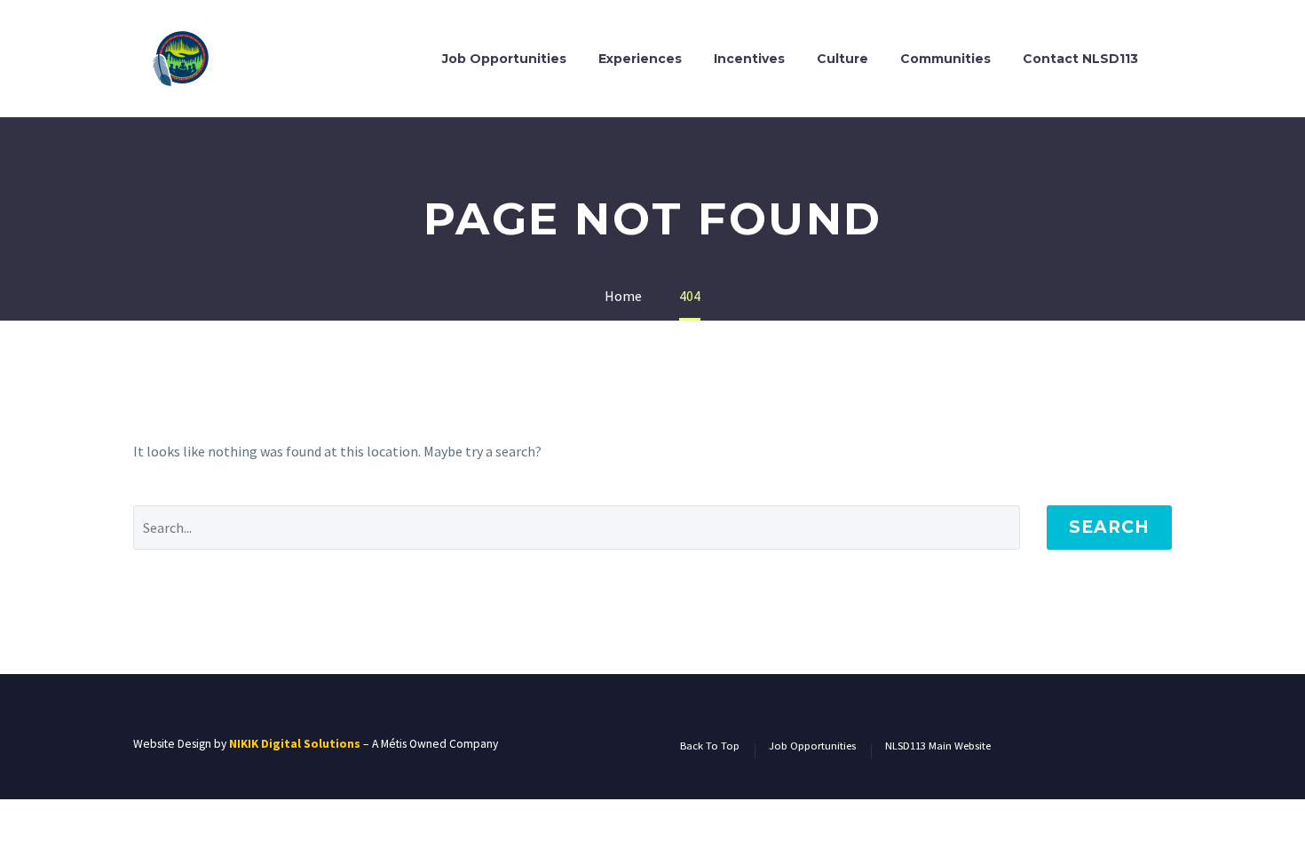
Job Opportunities (504, 59)
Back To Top (710, 746)
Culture (842, 59)
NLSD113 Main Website (938, 746)
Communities (945, 59)
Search (1109, 527)
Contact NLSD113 (1080, 59)
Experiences (640, 59)
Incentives (749, 59)
